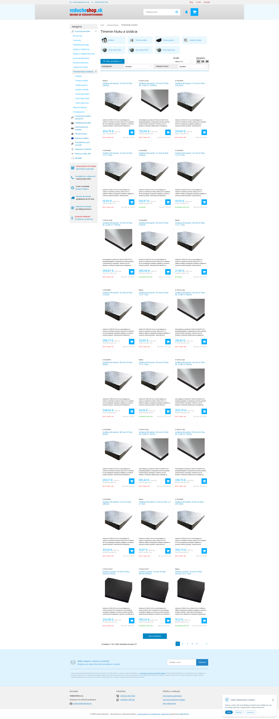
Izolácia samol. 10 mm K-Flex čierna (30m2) (152, 572)
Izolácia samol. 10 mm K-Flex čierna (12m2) (116, 572)
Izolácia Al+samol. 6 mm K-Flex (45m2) (117, 503)
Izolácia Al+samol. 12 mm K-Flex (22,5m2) (190, 84)
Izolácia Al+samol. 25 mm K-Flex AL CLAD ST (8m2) (190, 293)
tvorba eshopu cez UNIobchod (148, 714)
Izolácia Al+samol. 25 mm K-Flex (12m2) (117, 293)
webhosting (165, 714)
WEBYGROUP (184, 714)
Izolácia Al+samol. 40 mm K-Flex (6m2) (117, 433)
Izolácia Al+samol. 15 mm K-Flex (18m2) (153, 154)
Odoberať (202, 662)
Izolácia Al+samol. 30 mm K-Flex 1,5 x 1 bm (153, 363)
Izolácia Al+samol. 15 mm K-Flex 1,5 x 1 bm (190, 154)
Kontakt (207, 2)
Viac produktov (154, 636)
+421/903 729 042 (127, 699)
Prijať (229, 712)
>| (206, 643)
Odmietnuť (250, 712)
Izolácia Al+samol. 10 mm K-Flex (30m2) (117, 84)
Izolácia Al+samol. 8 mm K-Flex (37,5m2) (189, 503)
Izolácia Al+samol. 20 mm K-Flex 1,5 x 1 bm (190, 224)
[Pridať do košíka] (131, 132)
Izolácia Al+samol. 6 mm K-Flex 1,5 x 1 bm (155, 503)
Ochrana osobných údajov (174, 699)
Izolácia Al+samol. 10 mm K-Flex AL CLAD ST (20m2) (153, 84)
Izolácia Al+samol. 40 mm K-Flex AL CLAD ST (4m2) (153, 433)
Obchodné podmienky (172, 696)
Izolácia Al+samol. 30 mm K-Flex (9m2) (117, 363)
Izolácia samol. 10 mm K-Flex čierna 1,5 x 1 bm (188, 572)
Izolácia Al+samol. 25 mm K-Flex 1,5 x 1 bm (153, 293)
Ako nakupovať (169, 703)
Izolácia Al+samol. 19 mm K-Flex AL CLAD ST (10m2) (117, 224)
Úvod (102, 25)
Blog (191, 2)
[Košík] (195, 12)
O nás (198, 2)
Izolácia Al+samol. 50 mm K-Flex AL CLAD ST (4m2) (190, 433)
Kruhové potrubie (112, 25)
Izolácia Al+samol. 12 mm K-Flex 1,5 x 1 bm (117, 154)
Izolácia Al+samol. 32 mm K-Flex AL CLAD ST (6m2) (190, 363)
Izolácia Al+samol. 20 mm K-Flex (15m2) (153, 224)
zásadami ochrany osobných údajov (153, 673)
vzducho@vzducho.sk (81, 2)
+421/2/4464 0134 (101, 2)
